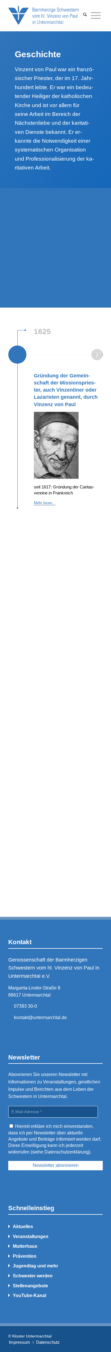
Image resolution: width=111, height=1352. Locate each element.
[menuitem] (85, 15)
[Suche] (85, 15)
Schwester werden (33, 1275)
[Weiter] (97, 354)
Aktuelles (23, 1226)
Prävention (24, 1256)
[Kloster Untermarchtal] (46, 15)
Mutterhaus (25, 1246)
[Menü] (96, 15)
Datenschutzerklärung (66, 1151)
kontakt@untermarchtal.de (40, 1017)
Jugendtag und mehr (35, 1265)
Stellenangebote (30, 1285)
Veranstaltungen (30, 1236)
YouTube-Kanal (29, 1295)
